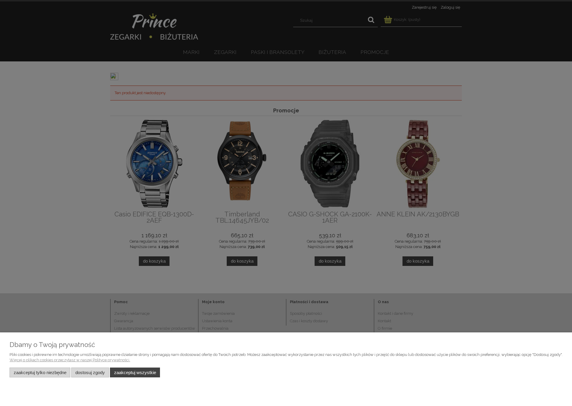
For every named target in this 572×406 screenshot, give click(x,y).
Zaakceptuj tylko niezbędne (40, 372)
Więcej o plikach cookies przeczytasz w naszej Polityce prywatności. (70, 360)
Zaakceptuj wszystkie (135, 372)
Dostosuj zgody (90, 372)
